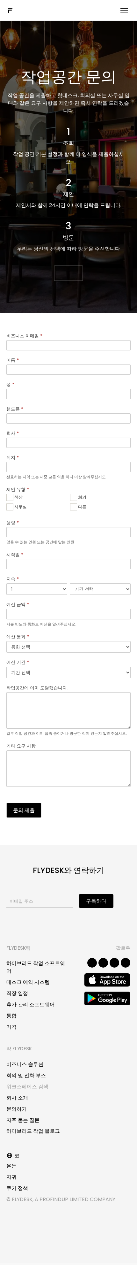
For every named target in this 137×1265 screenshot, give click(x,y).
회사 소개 (17, 1097)
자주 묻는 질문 (23, 1120)
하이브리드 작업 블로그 (33, 1131)
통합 (11, 1015)
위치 (12, 457)
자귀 (11, 1177)
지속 (12, 579)
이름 (12, 360)
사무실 (20, 507)
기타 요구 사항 (21, 746)
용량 (12, 522)
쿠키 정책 (17, 1188)
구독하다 (96, 901)
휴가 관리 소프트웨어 (30, 1004)
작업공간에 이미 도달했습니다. (37, 688)
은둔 (11, 1165)
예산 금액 (17, 604)
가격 (11, 1027)
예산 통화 (17, 636)
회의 (81, 497)
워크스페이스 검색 (27, 1086)
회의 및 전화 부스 (26, 1075)
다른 (81, 507)
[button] (68, 273)
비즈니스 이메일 (24, 336)
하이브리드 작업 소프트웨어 (35, 967)
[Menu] (124, 10)
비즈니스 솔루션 (24, 1064)
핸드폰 (14, 409)
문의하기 (16, 1109)
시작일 (14, 554)
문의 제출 (24, 810)
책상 (18, 497)
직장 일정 (17, 993)
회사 (12, 433)
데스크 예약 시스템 (28, 982)
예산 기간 (17, 662)
